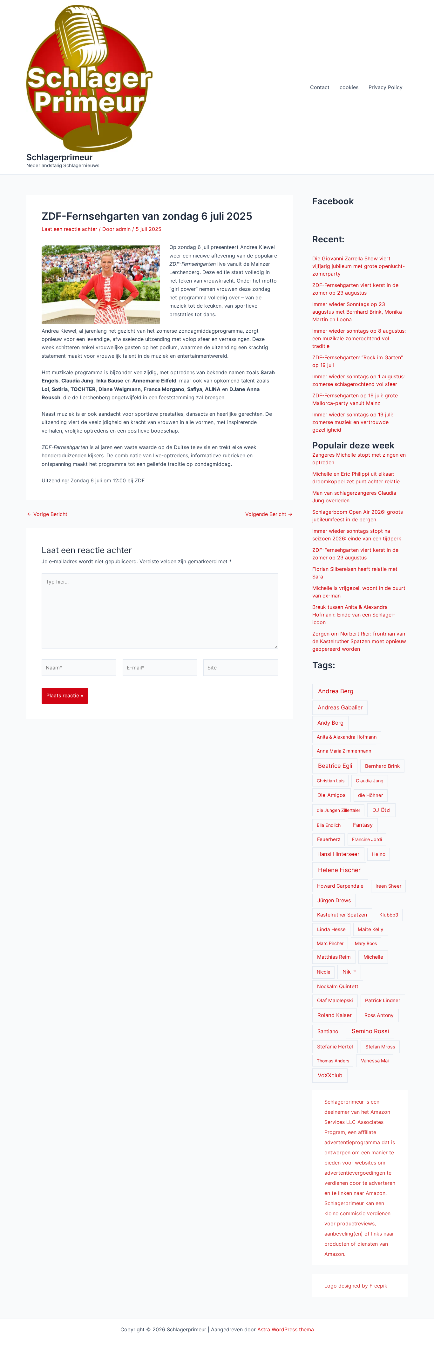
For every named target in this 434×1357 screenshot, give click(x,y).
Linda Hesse (331, 929)
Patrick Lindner (382, 1000)
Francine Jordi (367, 839)
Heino (378, 854)
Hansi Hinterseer (338, 854)
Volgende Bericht (269, 514)
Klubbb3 (388, 915)
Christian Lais (330, 780)
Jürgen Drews (334, 900)
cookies (349, 87)
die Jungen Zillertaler (338, 810)
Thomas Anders (333, 1060)
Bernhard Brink (382, 766)
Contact (319, 87)
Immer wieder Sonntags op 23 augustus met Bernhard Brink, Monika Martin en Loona (357, 312)
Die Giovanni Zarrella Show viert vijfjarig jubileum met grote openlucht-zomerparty (358, 266)
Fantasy (363, 825)
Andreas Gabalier (340, 707)
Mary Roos (366, 943)
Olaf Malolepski (335, 1000)
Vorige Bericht (47, 514)
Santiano (327, 1031)
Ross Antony (379, 1015)
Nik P (349, 972)
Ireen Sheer (388, 886)
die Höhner (370, 795)
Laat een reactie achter (69, 229)
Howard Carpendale (340, 886)
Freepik (378, 1285)
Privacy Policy (386, 87)
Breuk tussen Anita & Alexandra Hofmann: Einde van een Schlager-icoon (353, 614)
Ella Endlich (329, 825)
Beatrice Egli (335, 765)
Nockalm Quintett (337, 986)
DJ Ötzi (381, 810)
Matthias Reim (334, 957)
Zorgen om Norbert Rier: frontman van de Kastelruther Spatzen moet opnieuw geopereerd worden (359, 641)
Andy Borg (330, 723)
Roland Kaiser (334, 1015)
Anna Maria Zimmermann (344, 751)
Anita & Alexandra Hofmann (347, 737)
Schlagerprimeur (59, 157)
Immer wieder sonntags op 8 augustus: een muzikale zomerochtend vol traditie (359, 338)
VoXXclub (330, 1075)
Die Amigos (331, 795)
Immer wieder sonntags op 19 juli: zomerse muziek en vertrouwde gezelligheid (352, 422)
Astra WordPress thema (285, 1329)
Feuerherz (328, 839)
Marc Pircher (330, 943)
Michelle (373, 957)
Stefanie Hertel (335, 1047)
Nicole (323, 972)
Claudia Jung (369, 781)
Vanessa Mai (375, 1061)
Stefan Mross (380, 1047)
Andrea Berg (335, 691)
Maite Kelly (370, 929)
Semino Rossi (370, 1031)
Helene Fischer (339, 870)
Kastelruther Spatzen (342, 915)
